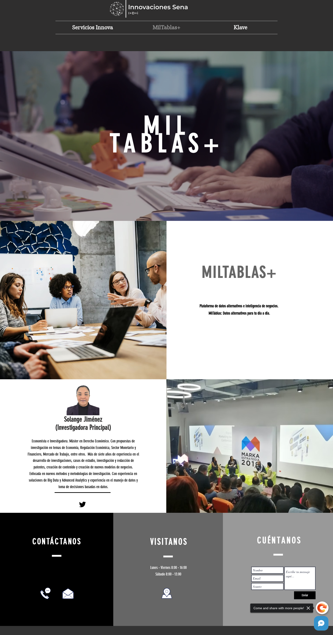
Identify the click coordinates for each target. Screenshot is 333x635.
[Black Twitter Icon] (82, 504)
